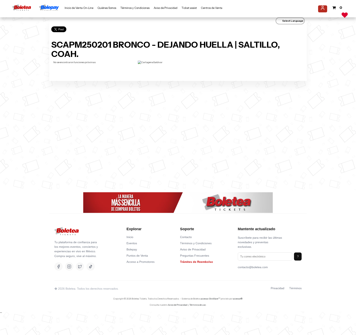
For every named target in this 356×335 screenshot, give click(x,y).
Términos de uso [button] (197, 304)
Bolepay (131, 249)
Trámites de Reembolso (196, 261)
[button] (22, 10)
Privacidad (277, 288)
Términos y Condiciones (196, 243)
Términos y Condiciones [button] (135, 7)
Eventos (131, 243)
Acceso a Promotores (140, 261)
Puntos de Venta (137, 255)
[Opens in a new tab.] (66, 238)
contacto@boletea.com (253, 267)
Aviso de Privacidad (193, 249)
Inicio (129, 237)
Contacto (186, 237)
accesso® (238, 298)
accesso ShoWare (210, 298)
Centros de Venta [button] (211, 7)
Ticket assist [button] (189, 7)
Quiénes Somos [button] (106, 7)
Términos (295, 288)
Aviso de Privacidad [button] (165, 7)
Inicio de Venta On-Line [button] (79, 7)
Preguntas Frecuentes (194, 255)
